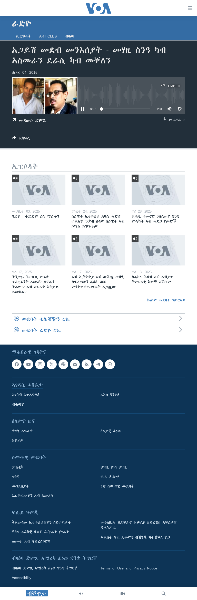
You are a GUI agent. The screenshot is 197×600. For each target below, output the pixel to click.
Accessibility (21, 578)
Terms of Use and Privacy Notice (129, 568)
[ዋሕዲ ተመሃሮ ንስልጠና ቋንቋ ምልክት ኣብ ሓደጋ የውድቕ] (158, 190)
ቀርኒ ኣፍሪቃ (22, 431)
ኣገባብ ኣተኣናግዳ (26, 395)
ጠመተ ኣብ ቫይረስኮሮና (31, 541)
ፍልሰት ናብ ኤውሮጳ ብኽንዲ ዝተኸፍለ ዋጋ (135, 537)
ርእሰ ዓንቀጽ (110, 395)
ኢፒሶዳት (23, 36)
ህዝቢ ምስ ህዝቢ (114, 467)
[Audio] (81, 593)
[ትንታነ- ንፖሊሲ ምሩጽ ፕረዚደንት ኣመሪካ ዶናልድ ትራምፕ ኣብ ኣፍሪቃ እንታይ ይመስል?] (38, 250)
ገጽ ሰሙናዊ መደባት (117, 486)
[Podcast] (63, 364)
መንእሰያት (20, 486)
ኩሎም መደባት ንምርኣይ (166, 300)
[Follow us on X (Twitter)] (51, 364)
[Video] (122, 593)
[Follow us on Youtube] (28, 364)
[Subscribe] (75, 364)
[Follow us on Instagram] (40, 364)
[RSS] (86, 364)
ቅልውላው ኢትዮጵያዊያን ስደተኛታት (41, 522)
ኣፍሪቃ (17, 441)
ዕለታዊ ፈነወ (111, 431)
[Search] (163, 593)
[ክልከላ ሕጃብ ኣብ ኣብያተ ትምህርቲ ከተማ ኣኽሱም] (158, 250)
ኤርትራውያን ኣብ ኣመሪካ (32, 496)
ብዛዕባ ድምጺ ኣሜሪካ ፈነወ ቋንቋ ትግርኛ (44, 568)
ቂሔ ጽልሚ (110, 477)
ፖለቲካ (17, 467)
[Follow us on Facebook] (17, 364)
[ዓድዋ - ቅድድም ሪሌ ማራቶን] (38, 190)
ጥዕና (15, 477)
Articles (48, 36)
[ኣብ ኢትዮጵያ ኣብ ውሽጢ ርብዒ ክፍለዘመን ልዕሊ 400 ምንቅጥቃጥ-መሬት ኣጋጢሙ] (98, 250)
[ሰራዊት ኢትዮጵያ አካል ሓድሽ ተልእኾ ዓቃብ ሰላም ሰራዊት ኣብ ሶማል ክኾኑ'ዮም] (98, 190)
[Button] (21, 139)
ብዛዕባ (69, 36)
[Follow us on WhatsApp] (110, 364)
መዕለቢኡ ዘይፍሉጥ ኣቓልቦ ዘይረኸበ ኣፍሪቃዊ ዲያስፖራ (138, 525)
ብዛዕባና (18, 404)
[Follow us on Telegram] (98, 364)
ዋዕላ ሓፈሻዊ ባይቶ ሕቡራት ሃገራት (40, 532)
